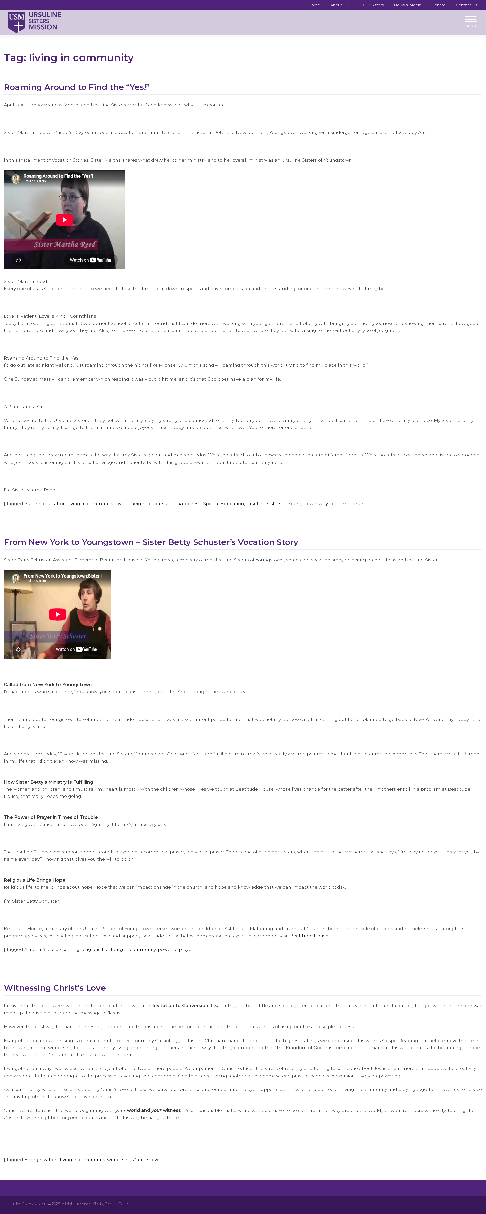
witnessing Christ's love (133, 1159)
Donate (438, 5)
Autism (32, 503)
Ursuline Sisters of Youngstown (281, 503)
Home (314, 5)
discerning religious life (82, 949)
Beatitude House (309, 935)
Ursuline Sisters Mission (27, 1204)
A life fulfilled (38, 949)
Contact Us (466, 5)
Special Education (223, 503)
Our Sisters (373, 5)
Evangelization (41, 1159)
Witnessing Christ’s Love (55, 988)
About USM (341, 5)
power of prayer (175, 949)
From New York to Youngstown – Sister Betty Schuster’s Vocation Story (151, 542)
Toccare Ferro (116, 1204)
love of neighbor (133, 503)
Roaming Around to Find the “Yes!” (77, 87)
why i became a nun (342, 503)
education (54, 503)
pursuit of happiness (177, 503)
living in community (90, 503)
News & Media (407, 5)
